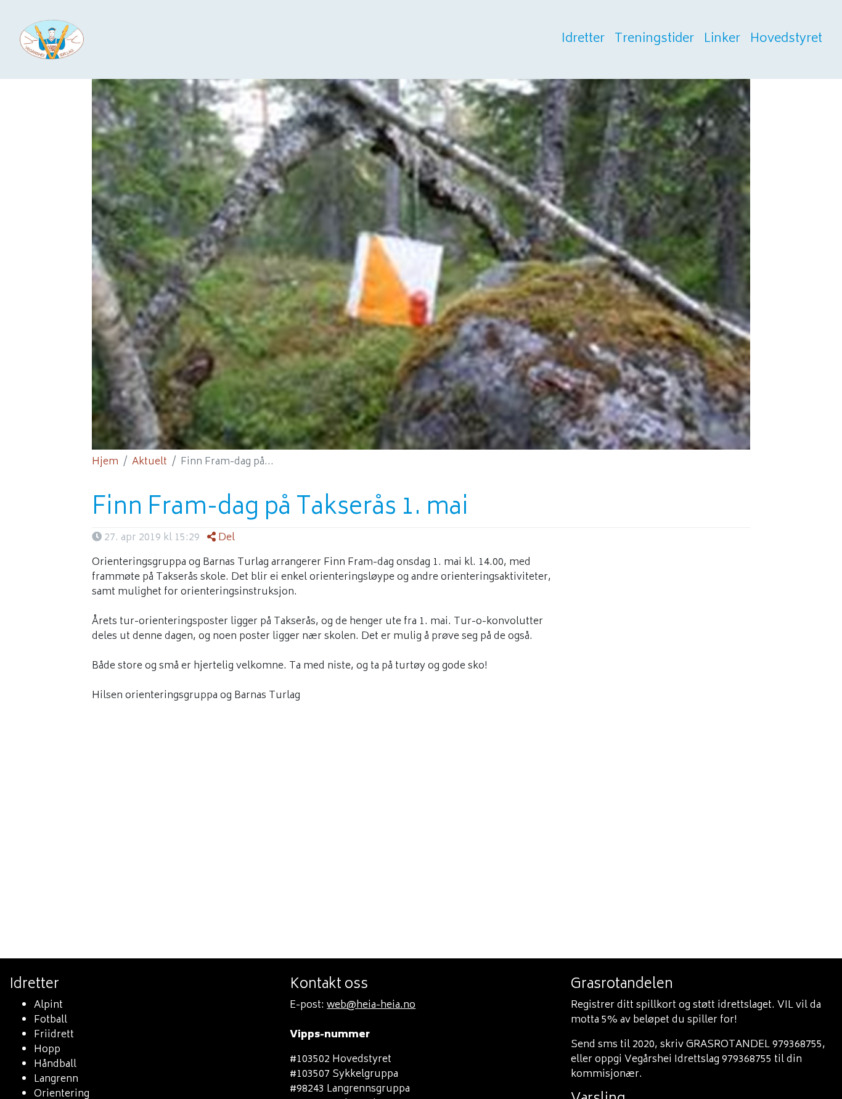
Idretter (583, 39)
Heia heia (112, 39)
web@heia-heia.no (371, 1005)
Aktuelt (149, 462)
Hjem (105, 462)
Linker (722, 39)
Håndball (55, 1064)
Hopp (47, 1049)
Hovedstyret (786, 39)
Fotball (50, 1020)
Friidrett (54, 1034)
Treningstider (654, 39)
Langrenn (56, 1079)
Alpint (48, 1005)
